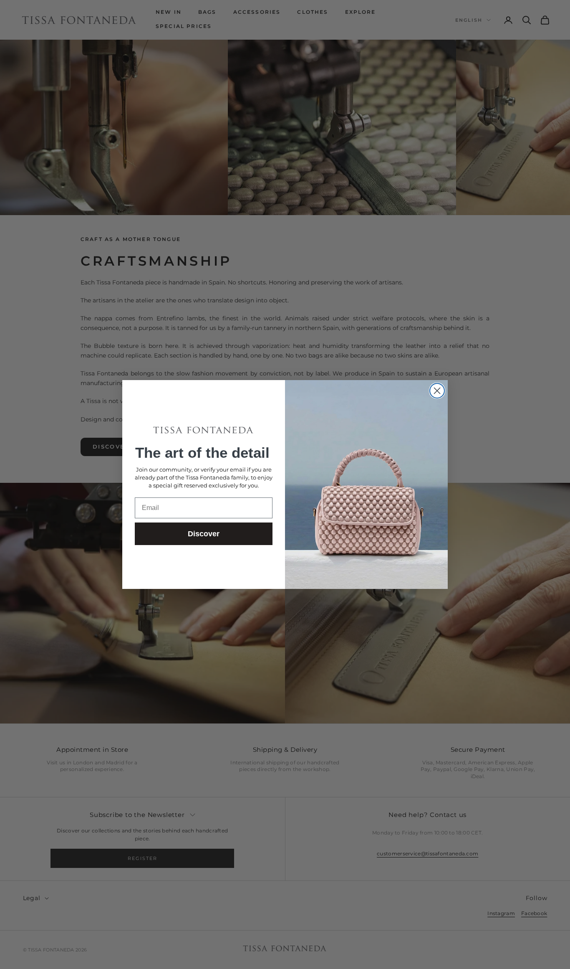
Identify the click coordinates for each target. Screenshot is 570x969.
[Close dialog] (437, 390)
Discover (203, 534)
